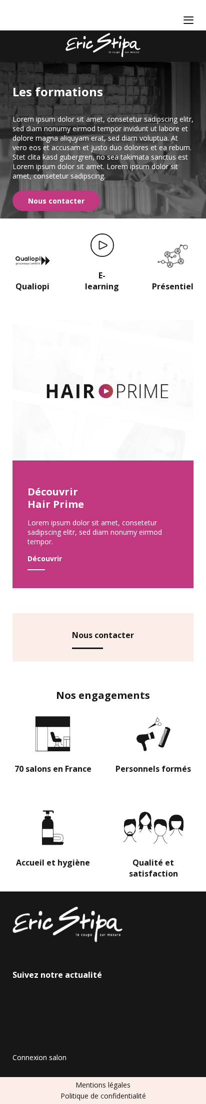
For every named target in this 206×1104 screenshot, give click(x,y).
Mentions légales (103, 1085)
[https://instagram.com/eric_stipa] (32, 15)
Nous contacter (56, 201)
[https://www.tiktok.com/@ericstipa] (47, 15)
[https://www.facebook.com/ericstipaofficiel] (17, 15)
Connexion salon (39, 1057)
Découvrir (45, 558)
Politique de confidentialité (103, 1096)
